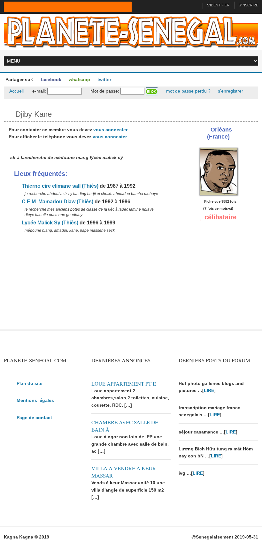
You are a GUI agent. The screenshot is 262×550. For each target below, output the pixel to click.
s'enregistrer (230, 91)
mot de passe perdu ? (188, 91)
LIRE (209, 390)
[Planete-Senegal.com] (131, 31)
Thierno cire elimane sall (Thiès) (59, 186)
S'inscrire (248, 5)
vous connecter (110, 129)
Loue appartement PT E (123, 383)
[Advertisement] (87, 284)
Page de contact (34, 417)
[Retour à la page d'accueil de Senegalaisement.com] (195, 5)
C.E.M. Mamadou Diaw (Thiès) (56, 201)
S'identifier (218, 5)
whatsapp (78, 79)
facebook (50, 79)
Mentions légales (35, 400)
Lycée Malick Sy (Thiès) (49, 222)
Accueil (16, 91)
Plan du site (29, 383)
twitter (103, 79)
